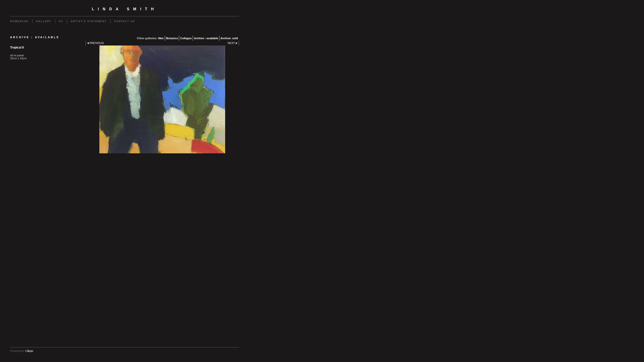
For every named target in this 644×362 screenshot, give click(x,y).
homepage (19, 21)
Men (161, 38)
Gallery (44, 21)
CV (61, 21)
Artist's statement (89, 21)
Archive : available (206, 38)
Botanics (172, 38)
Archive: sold (229, 38)
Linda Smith (124, 9)
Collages (186, 38)
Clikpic (29, 350)
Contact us (124, 21)
